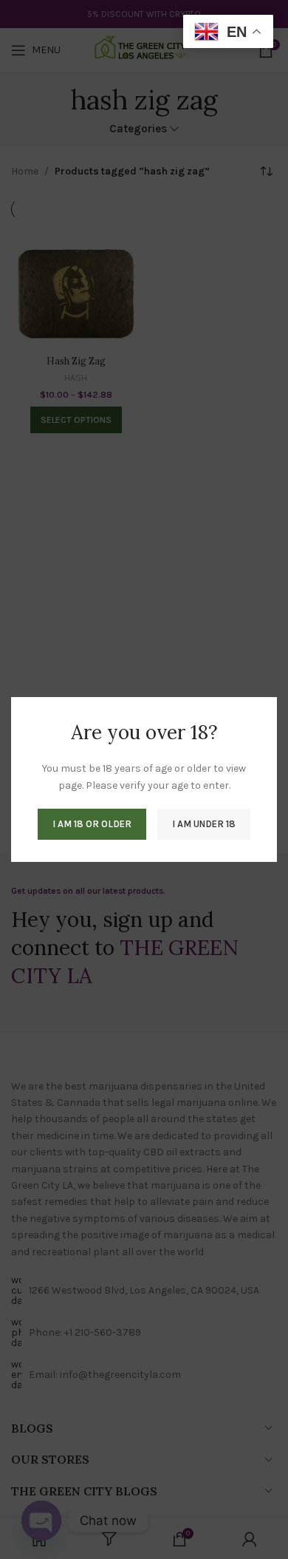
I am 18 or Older (91, 823)
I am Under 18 (204, 823)
